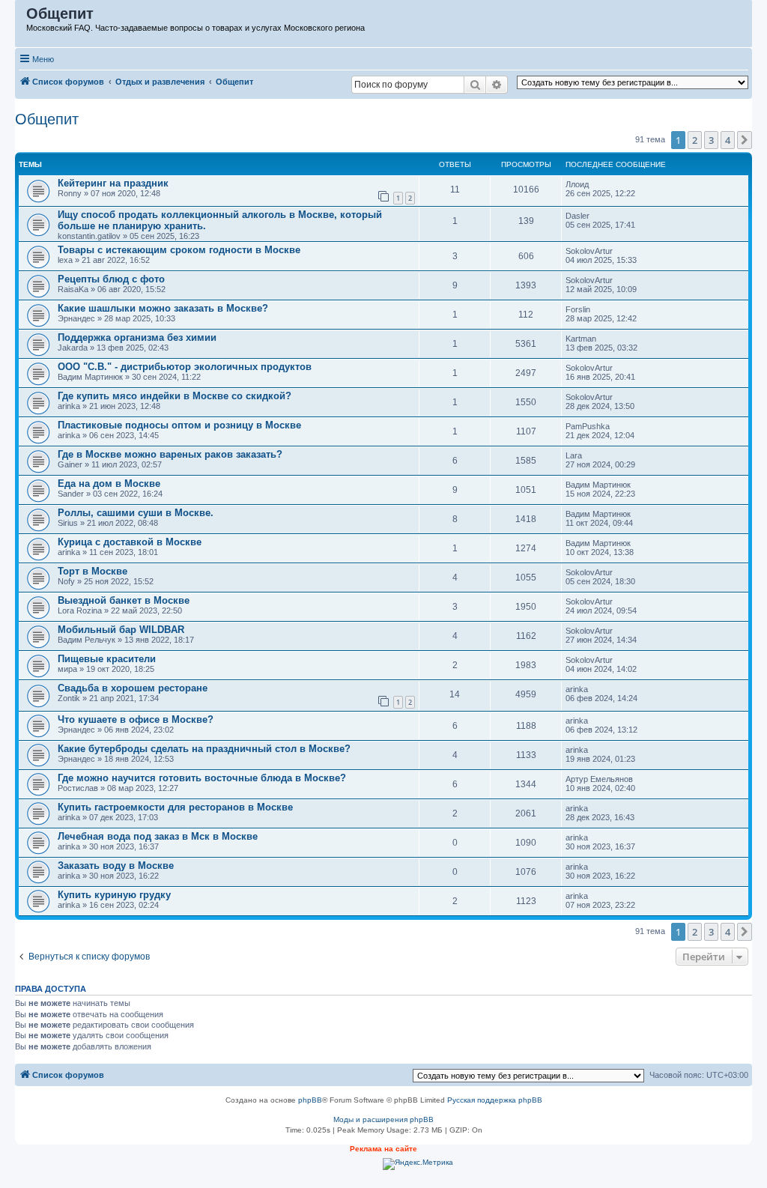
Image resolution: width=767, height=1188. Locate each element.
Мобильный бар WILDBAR (121, 629)
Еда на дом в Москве (109, 483)
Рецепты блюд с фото (111, 279)
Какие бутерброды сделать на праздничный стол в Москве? (204, 748)
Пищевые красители (107, 658)
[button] (744, 140)
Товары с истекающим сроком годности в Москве (179, 249)
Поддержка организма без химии (137, 337)
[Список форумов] (21, 17)
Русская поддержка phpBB (494, 1100)
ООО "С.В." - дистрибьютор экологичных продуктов (185, 366)
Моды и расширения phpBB (383, 1119)
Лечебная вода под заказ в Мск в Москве (158, 836)
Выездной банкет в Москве (124, 600)
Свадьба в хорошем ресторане (132, 688)
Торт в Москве (92, 571)
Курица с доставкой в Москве (129, 542)
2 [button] (694, 140)
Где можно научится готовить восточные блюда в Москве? (202, 778)
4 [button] (727, 140)
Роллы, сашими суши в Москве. (135, 512)
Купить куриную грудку (114, 894)
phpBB (310, 1100)
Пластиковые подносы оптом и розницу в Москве (179, 425)
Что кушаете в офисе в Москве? (135, 719)
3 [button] (711, 140)
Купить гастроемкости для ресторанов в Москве (175, 807)
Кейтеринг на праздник (113, 183)
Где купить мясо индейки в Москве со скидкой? (174, 395)
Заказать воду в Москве (116, 865)
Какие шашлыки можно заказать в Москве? (163, 308)
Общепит (47, 119)
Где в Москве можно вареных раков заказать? (170, 454)
